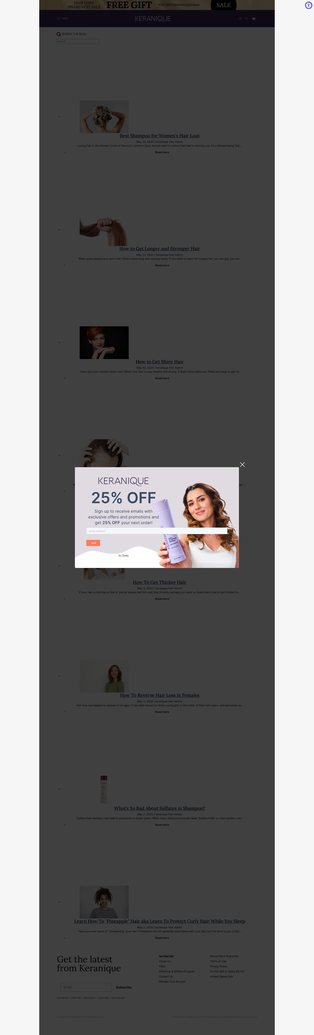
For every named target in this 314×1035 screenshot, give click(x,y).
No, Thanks (124, 555)
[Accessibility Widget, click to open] (308, 5)
